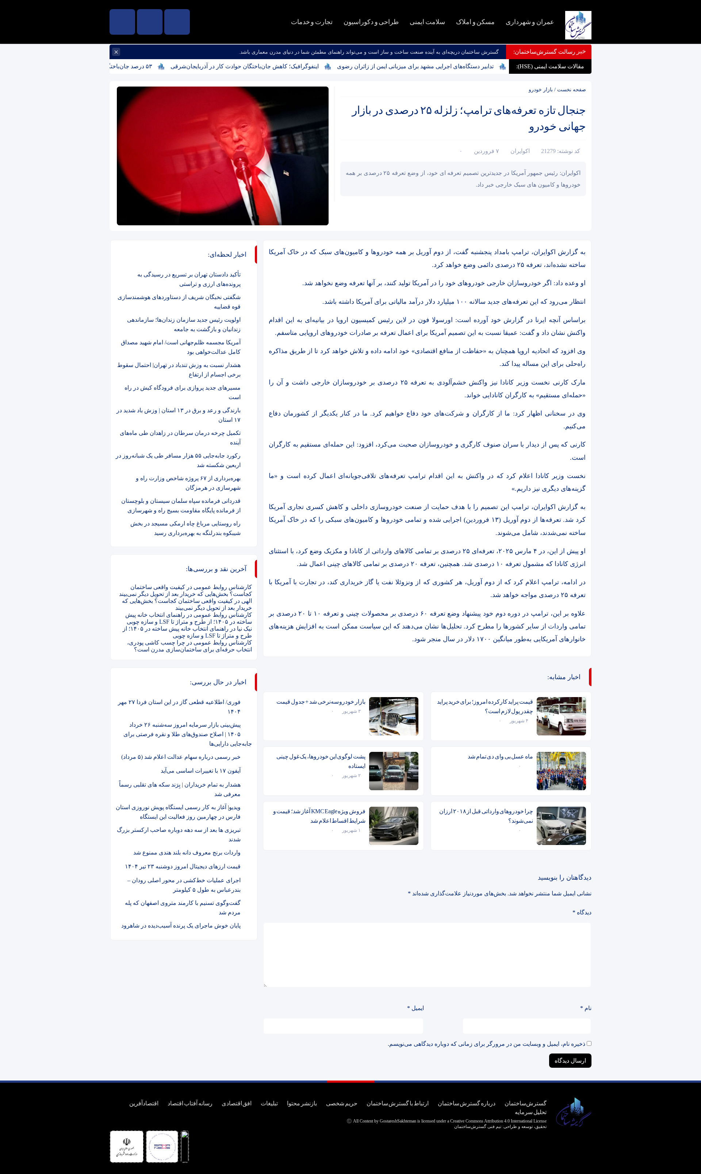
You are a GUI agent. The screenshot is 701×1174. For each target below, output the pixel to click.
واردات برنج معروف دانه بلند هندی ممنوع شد (187, 852)
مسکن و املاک (475, 22)
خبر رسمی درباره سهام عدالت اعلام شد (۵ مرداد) (181, 757)
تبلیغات (269, 1103)
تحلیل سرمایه (531, 1112)
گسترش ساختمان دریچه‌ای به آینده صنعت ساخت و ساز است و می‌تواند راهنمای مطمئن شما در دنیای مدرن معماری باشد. (369, 52)
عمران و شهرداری (530, 22)
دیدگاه (581, 912)
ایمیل (415, 1008)
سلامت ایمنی (427, 22)
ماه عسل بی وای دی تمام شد (500, 756)
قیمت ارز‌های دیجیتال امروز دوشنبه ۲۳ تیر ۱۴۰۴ (183, 866)
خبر (581, 51)
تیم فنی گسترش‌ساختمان (477, 1126)
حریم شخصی (341, 1103)
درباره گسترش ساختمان (466, 1103)
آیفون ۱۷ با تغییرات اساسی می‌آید (201, 771)
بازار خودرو (541, 89)
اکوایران (520, 151)
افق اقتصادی (237, 1103)
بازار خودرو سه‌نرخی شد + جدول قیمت (320, 702)
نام (585, 1008)
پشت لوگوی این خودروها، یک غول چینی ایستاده (320, 761)
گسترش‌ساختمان (526, 1103)
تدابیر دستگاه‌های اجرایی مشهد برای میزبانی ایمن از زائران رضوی (441, 66)
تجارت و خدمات (312, 22)
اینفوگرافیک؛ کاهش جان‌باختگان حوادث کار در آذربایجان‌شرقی (270, 66)
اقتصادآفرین (143, 1103)
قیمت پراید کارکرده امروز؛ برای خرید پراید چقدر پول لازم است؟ (485, 706)
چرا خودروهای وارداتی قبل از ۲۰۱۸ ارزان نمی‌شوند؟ (486, 816)
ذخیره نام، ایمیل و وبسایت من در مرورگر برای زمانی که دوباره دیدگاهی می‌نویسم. (486, 1044)
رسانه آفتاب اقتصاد (190, 1103)
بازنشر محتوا (302, 1103)
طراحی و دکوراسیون (371, 22)
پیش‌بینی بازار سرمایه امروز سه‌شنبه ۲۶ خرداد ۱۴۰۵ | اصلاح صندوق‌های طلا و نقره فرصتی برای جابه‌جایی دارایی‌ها (187, 734)
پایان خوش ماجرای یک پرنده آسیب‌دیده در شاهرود (181, 925)
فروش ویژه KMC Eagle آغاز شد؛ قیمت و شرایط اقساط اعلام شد (319, 816)
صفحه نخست (571, 89)
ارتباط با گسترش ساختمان (398, 1103)
